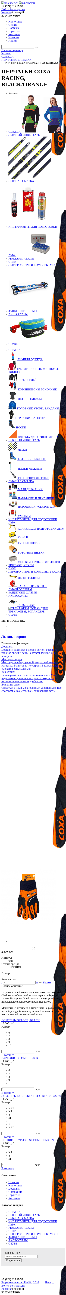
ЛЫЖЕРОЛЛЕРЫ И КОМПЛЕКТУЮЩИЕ (34, 264)
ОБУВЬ (12, 343)
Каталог (13, 93)
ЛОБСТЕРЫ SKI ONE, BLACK (20, 1020)
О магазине (15, 1191)
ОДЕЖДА (14, 131)
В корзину (7, 1054)
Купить (47, 982)
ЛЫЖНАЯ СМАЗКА (21, 180)
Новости (13, 1182)
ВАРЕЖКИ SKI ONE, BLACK (19, 1058)
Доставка (14, 1188)
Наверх (49, 1282)
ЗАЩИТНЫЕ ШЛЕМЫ (22, 310)
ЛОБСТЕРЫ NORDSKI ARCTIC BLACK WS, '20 (31, 1095)
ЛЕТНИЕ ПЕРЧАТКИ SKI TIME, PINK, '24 (27, 1140)
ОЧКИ (12, 261)
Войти (5, 9)
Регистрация (17, 9)
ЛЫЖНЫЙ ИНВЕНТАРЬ (24, 134)
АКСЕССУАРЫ (18, 314)
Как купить (15, 1185)
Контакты (14, 1198)
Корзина (6, 12)
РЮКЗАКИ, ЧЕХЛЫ (21, 258)
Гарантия (14, 1194)
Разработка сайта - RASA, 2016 (20, 1282)
